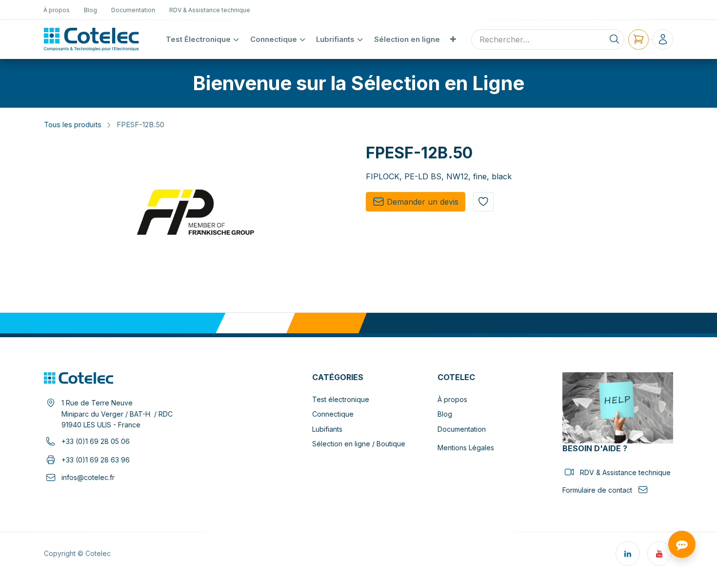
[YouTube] (659, 553)
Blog (445, 414)
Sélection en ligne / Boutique (358, 444)
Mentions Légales (466, 447)
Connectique (333, 414)
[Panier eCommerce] (638, 39)
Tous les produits (72, 124)
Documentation (462, 429)
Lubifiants (327, 429)
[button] (483, 201)
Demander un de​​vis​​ (422, 202)
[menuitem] (57, 10)
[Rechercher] (614, 39)
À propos (452, 399)
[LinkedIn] (628, 553)
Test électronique (340, 399)
